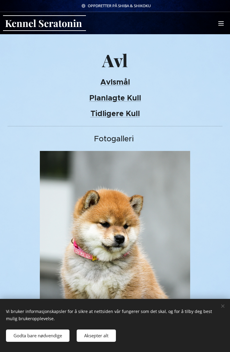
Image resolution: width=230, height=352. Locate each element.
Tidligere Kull (115, 113)
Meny (221, 23)
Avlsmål (115, 82)
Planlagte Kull (115, 98)
